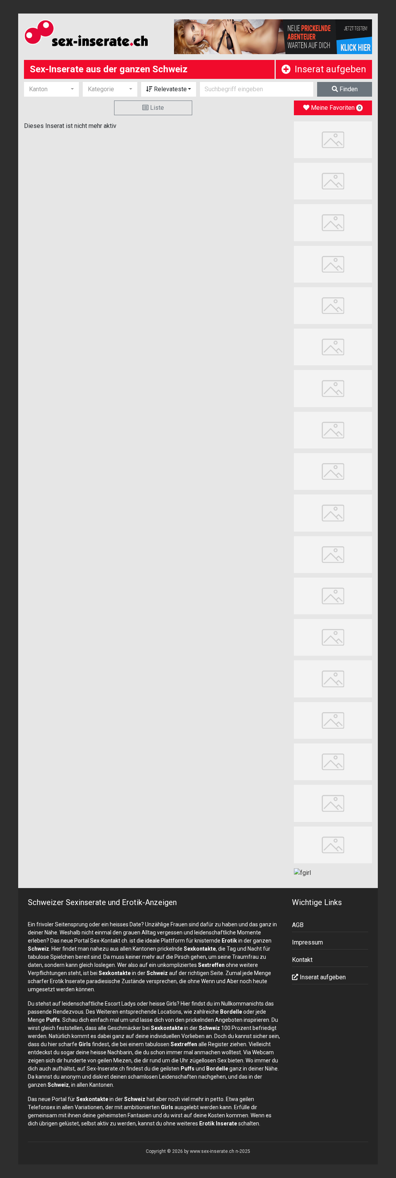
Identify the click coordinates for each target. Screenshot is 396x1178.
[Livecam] (333, 429)
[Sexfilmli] (333, 553)
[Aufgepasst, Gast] (333, 678)
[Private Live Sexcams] (273, 36)
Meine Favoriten (335, 107)
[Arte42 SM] (333, 802)
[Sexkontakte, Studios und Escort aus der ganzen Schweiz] (93, 34)
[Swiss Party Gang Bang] (333, 264)
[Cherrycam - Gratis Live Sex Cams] (333, 720)
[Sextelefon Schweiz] (333, 637)
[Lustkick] (333, 388)
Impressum (307, 942)
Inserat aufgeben (330, 69)
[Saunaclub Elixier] (333, 305)
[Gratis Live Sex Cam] (333, 222)
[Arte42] (333, 180)
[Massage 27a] (333, 139)
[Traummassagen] (333, 595)
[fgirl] (302, 872)
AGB (298, 925)
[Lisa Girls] (333, 346)
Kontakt (302, 959)
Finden (348, 89)
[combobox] (51, 89)
